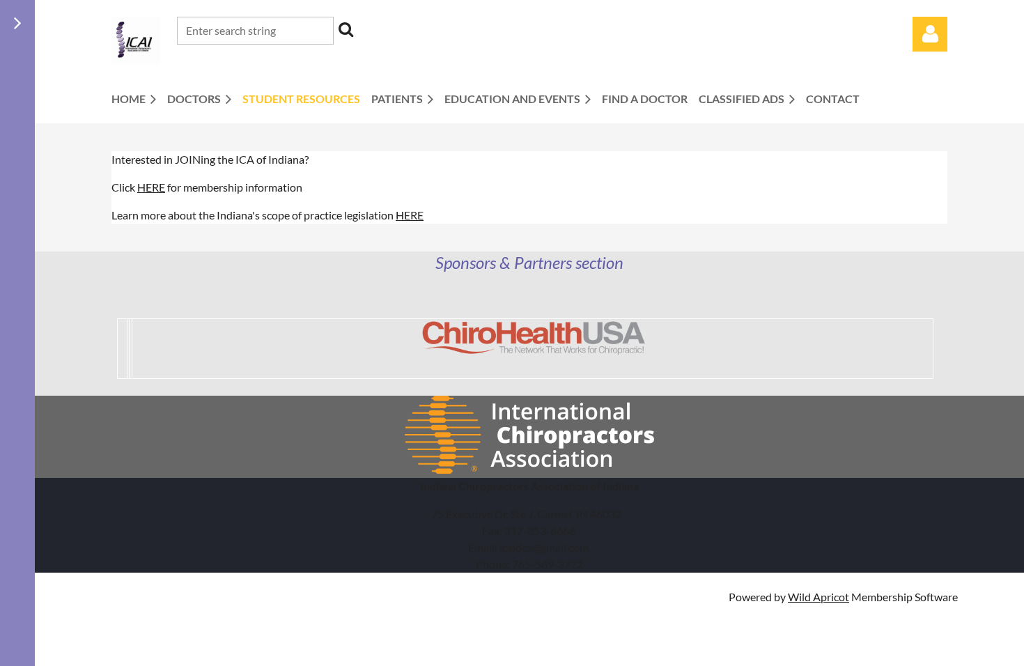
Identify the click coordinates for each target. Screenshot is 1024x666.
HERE (151, 187)
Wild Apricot (818, 596)
